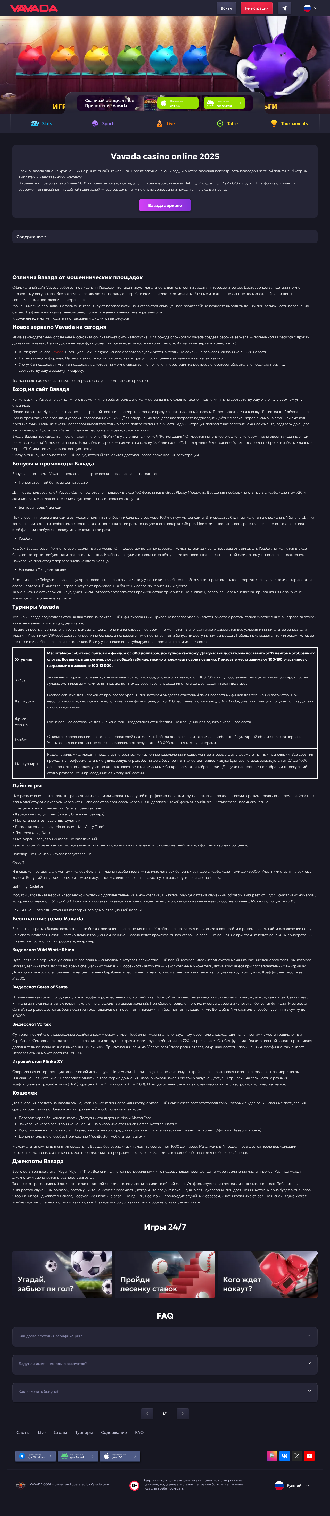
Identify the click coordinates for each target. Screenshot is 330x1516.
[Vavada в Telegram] (284, 8)
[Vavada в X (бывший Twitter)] (297, 1456)
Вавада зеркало (165, 205)
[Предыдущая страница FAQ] (147, 1413)
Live (42, 1432)
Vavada (57, 352)
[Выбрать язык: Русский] (311, 8)
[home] (34, 8)
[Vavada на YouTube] (309, 1456)
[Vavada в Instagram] (272, 1456)
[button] (323, 65)
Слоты (23, 1432)
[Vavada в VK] (284, 1456)
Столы (60, 1432)
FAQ (139, 1432)
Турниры (84, 1432)
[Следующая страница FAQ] (183, 1413)
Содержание (114, 1432)
